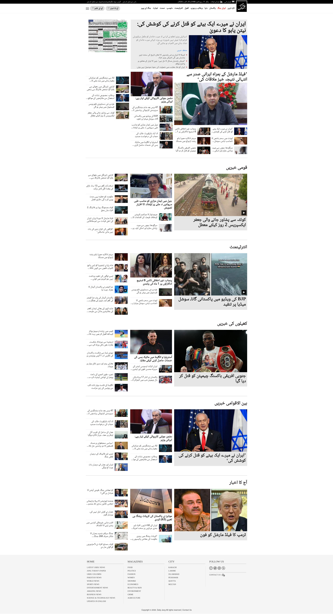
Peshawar (173, 578)
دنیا (206, 8)
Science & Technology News (101, 598)
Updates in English (96, 601)
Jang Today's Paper (96, 571)
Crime (130, 595)
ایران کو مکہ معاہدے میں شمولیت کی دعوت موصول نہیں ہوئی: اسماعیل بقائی (161, 69)
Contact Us (215, 575)
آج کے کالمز (98, 8)
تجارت (155, 8)
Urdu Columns (94, 574)
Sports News (93, 584)
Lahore (172, 571)
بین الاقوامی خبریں (230, 403)
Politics (132, 571)
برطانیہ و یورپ (197, 8)
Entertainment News (97, 588)
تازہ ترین (231, 8)
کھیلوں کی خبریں (232, 324)
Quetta (172, 581)
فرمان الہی (227, 2)
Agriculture (134, 598)
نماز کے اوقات (215, 2)
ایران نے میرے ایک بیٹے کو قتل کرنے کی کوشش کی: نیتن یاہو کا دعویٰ (191, 27)
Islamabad (173, 574)
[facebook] (211, 568)
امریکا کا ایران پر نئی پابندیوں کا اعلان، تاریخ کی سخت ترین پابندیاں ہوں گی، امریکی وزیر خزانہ (162, 56)
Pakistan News (94, 578)
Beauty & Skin (135, 588)
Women (131, 578)
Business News (94, 595)
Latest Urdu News (96, 567)
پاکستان (212, 8)
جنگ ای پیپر (146, 8)
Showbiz (132, 581)
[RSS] (223, 568)
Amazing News (94, 591)
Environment (134, 591)
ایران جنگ (221, 8)
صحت (162, 8)
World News (93, 581)
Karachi (172, 567)
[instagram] (219, 568)
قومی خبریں (236, 168)
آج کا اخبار (114, 8)
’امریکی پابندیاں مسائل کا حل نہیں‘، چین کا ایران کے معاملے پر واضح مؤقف (161, 62)
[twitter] (215, 568)
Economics (133, 584)
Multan (172, 584)
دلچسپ (169, 8)
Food (130, 567)
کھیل (187, 8)
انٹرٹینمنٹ (178, 8)
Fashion (131, 574)
